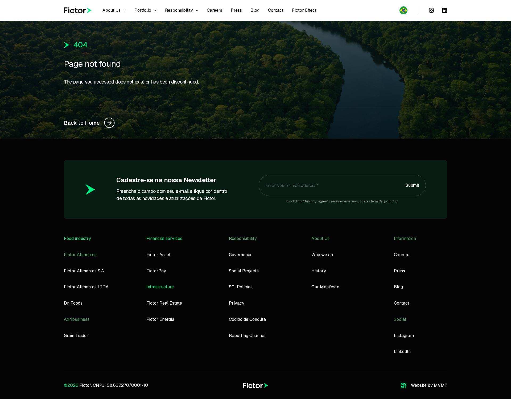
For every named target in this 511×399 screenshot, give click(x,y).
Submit (412, 185)
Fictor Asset (158, 254)
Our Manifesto (325, 287)
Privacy (236, 303)
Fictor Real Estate (164, 303)
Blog (398, 287)
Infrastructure (160, 287)
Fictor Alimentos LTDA (86, 287)
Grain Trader (76, 335)
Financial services (164, 238)
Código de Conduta (247, 319)
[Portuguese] (403, 10)
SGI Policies (241, 287)
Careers (401, 254)
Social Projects (244, 271)
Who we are (323, 254)
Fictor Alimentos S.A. (84, 271)
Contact (401, 303)
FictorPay (156, 271)
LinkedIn (402, 351)
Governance (241, 254)
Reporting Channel (247, 335)
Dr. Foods (73, 303)
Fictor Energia (160, 319)
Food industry (77, 238)
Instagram (404, 335)
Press (399, 271)
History (318, 271)
